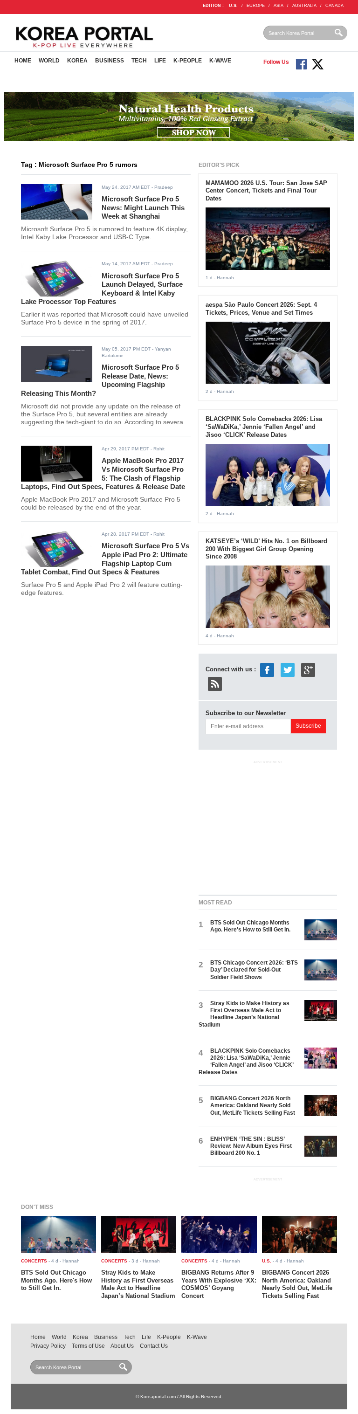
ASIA (278, 5)
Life (160, 60)
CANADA (334, 5)
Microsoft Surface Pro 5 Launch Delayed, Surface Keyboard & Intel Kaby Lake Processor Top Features (102, 289)
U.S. (233, 5)
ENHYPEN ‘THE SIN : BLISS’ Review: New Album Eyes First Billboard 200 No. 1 (251, 1146)
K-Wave (220, 60)
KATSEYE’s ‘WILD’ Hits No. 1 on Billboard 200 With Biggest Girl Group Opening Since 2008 (266, 549)
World (49, 60)
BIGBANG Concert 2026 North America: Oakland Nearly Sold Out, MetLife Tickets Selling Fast (252, 1105)
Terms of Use (88, 1346)
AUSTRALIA (304, 5)
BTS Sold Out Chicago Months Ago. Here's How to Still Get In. (250, 926)
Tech (139, 60)
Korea (77, 60)
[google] (308, 669)
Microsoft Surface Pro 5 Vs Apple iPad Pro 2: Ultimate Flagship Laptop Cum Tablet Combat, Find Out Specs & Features (105, 559)
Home (22, 60)
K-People (187, 60)
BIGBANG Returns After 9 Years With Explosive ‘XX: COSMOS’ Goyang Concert (218, 1284)
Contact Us (154, 1346)
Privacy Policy (48, 1346)
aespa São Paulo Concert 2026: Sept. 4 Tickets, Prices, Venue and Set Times (261, 308)
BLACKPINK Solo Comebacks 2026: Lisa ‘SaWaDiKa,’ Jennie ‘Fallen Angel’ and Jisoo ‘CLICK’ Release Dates (264, 426)
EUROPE (256, 5)
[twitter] (287, 669)
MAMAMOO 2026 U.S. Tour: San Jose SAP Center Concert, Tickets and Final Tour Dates (266, 190)
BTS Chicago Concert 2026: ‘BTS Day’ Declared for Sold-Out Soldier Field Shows (254, 969)
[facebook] (267, 669)
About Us (122, 1346)
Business (109, 60)
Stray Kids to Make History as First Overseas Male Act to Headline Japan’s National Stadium (244, 1014)
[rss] (215, 683)
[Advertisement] (268, 825)
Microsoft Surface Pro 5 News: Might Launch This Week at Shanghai (143, 207)
